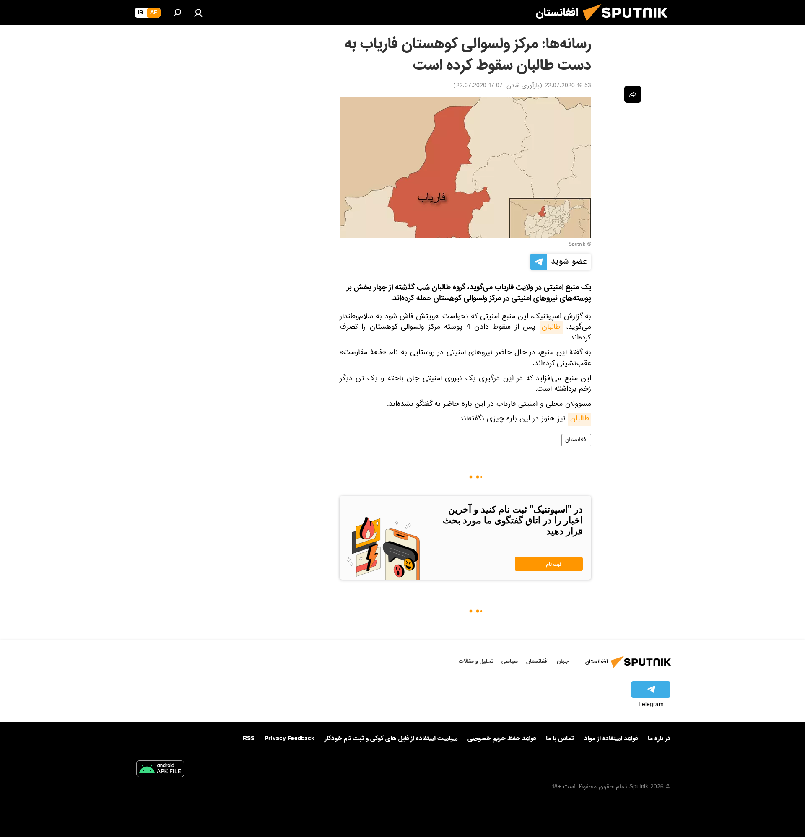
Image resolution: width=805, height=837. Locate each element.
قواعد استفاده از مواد (611, 738)
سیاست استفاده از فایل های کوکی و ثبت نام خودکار (391, 738)
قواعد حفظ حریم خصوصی (501, 738)
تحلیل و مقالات (476, 661)
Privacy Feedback (289, 739)
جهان (563, 661)
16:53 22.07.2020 (568, 86)
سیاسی (509, 661)
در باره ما (659, 738)
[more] (632, 94)
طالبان (551, 327)
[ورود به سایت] (198, 12)
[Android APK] (160, 770)
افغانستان (576, 440)
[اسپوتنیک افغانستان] (628, 24)
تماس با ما (560, 739)
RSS (248, 738)
